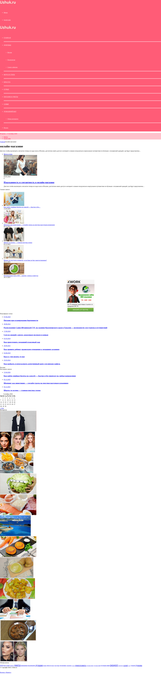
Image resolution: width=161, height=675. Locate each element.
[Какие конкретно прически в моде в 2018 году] (17, 452)
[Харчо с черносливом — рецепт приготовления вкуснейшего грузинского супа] (18, 640)
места (49, 665)
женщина (24, 665)
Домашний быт (10, 111)
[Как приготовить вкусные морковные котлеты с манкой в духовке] (18, 556)
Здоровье (7, 45)
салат (125, 665)
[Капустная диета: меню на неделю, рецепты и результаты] (18, 493)
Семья (6, 104)
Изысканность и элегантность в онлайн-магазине (29, 182)
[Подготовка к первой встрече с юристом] (15, 619)
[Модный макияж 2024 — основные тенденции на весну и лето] (13, 661)
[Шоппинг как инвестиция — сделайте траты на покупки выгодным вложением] (14, 223)
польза (73, 665)
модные (57, 665)
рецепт (114, 665)
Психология (11, 60)
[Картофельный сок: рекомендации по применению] (16, 577)
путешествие (89, 665)
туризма (138, 665)
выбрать (12, 665)
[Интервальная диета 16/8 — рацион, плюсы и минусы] (14, 274)
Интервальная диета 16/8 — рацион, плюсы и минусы (21, 275)
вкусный (7, 665)
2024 (1, 665)
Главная (2, 142)
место (52, 665)
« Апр (2, 408)
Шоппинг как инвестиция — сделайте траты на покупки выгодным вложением (29, 225)
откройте (69, 665)
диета (17, 665)
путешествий (97, 665)
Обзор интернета (12, 119)
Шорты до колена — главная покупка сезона (18, 242)
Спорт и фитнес (12, 67)
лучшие (39, 665)
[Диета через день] (16, 472)
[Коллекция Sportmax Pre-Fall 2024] (18, 431)
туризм (133, 665)
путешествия (105, 665)
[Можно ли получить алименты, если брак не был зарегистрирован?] (13, 258)
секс (129, 665)
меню (45, 665)
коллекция (31, 665)
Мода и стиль (9, 74)
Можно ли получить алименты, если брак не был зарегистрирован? (25, 260)
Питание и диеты (11, 97)
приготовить (80, 665)
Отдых (6, 89)
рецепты (120, 665)
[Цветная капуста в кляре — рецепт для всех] (17, 598)
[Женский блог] (8, 3)
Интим (9, 52)
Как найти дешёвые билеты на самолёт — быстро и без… (22, 207)
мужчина (63, 665)
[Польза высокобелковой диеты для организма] (18, 514)
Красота (7, 82)
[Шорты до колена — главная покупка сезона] (14, 241)
